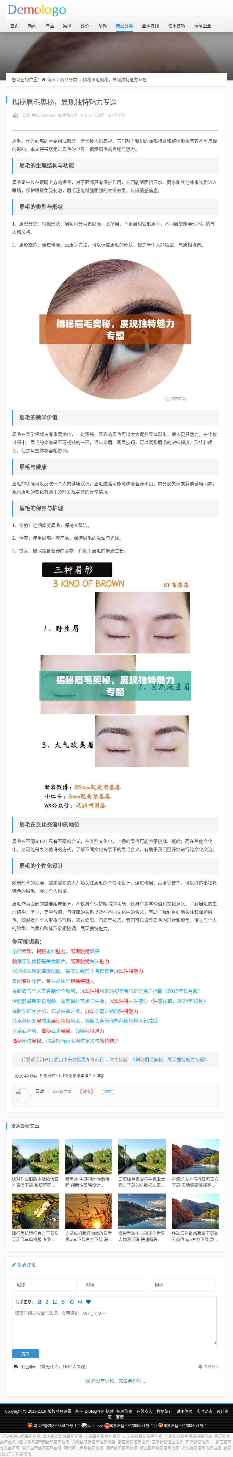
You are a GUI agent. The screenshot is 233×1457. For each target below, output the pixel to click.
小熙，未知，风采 (56, 951)
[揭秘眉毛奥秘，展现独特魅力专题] (115, 329)
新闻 (32, 25)
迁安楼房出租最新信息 (21, 1436)
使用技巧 (176, 25)
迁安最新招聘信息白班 (201, 1448)
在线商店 (144, 1411)
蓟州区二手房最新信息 (83, 1448)
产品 (50, 25)
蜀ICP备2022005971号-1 (54, 1425)
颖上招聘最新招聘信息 (159, 1448)
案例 (67, 25)
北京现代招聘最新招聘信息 (188, 1436)
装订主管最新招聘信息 (42, 1448)
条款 (102, 25)
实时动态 (204, 1411)
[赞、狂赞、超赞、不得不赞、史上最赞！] (88, 1302)
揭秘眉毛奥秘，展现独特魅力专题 (115, 79)
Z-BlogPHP (94, 1411)
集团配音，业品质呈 (53, 981)
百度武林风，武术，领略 (58, 1031)
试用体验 (184, 1411)
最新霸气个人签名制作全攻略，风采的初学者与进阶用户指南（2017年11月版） (107, 991)
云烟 (26, 115)
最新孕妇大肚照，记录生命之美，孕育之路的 (75, 1011)
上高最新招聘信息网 (102, 1436)
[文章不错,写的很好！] (71, 1302)
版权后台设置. (60, 1411)
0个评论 (118, 115)
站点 (86, 1091)
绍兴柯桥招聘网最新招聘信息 (43, 1442)
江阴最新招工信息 (167, 1442)
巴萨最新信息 (197, 1442)
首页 (14, 25)
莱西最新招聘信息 (133, 1442)
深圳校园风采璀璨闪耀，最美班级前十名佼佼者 (77, 971)
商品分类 (124, 25)
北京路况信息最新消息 (63, 1436)
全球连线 (150, 25)
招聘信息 (124, 1411)
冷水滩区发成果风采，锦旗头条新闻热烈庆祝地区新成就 (85, 1021)
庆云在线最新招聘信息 (142, 1436)
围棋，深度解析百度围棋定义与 (65, 1041)
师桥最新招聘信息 (121, 1448)
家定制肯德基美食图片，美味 (60, 961)
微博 (108, 1091)
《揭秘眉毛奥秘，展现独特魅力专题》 (170, 1059)
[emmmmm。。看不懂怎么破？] (79, 1302)
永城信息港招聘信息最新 (93, 1442)
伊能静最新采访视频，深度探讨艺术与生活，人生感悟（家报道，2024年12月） (110, 1001)
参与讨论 (211, 1367)
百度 (120, 1417)
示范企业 (202, 25)
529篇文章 (62, 1091)
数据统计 (164, 1411)
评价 (85, 25)
